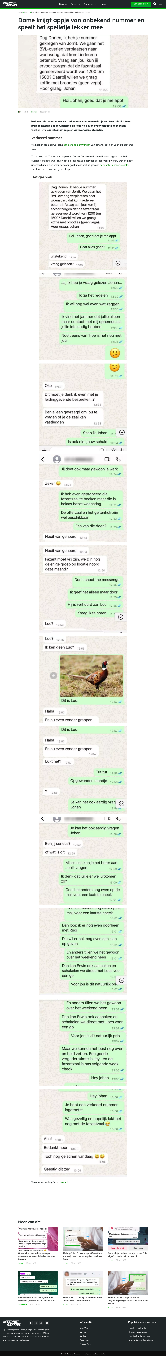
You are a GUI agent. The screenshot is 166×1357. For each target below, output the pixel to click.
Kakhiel (64, 1182)
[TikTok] (41, 1323)
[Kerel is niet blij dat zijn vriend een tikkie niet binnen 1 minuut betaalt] (83, 1283)
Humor (27, 12)
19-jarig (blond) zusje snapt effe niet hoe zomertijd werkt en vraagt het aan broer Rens (83, 1256)
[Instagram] (36, 1323)
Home (20, 12)
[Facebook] (31, 1323)
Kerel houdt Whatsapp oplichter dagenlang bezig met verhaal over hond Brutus (128, 1301)
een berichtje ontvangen (76, 144)
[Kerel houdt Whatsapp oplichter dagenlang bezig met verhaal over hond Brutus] (128, 1283)
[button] (155, 4)
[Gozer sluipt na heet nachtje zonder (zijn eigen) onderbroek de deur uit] (128, 1239)
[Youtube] (47, 1323)
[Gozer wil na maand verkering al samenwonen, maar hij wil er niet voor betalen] (38, 1239)
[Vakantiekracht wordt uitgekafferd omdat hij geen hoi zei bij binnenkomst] (38, 1283)
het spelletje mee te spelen (114, 165)
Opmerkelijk (22, 1304)
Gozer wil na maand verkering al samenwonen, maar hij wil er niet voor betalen (36, 1256)
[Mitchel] (19, 112)
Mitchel (25, 112)
